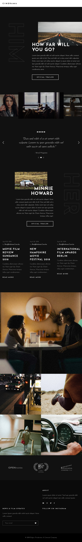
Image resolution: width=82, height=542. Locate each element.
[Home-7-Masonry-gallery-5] (61, 435)
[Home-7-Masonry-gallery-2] (20, 394)
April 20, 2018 (7, 241)
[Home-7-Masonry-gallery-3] (61, 394)
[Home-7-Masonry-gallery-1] (41, 333)
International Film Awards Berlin (68, 252)
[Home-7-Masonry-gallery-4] (20, 435)
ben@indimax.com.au (12, 244)
